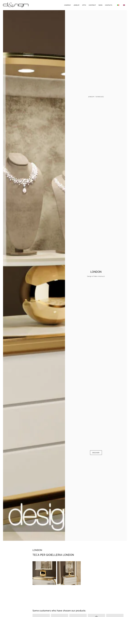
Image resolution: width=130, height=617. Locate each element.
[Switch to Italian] (118, 5)
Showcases (100, 97)
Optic (84, 5)
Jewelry (77, 5)
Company (67, 5)
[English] (124, 5)
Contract (92, 5)
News (100, 5)
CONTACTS (108, 5)
